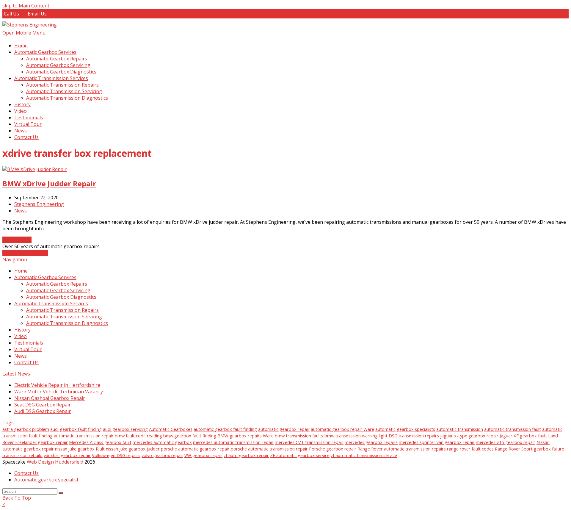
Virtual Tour (28, 349)
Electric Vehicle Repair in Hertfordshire (57, 385)
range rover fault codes (470, 449)
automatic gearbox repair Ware (342, 429)
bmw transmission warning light (356, 436)
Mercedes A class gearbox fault (100, 442)
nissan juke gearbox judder (133, 449)
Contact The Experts (25, 253)
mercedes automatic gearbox (162, 442)
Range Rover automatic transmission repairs (401, 449)
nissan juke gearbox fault (80, 449)
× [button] (3, 504)
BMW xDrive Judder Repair (49, 183)
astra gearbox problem (25, 429)
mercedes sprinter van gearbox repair (437, 442)
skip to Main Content (25, 5)
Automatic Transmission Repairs (62, 310)
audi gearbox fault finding (76, 429)
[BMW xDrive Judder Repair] (34, 169)
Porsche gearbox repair (332, 449)
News (20, 210)
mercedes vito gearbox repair (505, 442)
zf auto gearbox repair (246, 455)
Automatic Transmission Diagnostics (67, 323)
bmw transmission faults (299, 436)
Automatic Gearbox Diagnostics (61, 297)
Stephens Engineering (39, 204)
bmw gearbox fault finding (189, 436)
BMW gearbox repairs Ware (245, 436)
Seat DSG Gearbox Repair (42, 404)
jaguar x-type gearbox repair (469, 436)
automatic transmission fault (512, 429)
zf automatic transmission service (364, 455)
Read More (17, 240)
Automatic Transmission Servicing (64, 316)
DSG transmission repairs (414, 436)
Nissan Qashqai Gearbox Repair (49, 398)
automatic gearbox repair (284, 429)
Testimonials (28, 343)
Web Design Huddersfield (55, 462)
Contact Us (26, 362)
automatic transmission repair (84, 436)
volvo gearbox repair (162, 455)
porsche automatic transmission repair (269, 449)
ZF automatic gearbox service (300, 455)
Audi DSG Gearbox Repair (42, 411)
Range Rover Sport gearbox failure (529, 449)
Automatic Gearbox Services (45, 277)
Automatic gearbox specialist (46, 479)
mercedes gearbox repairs (371, 442)
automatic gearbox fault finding (225, 429)
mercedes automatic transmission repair (233, 442)
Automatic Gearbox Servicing (58, 290)
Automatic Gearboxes (170, 429)
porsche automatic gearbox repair (195, 449)
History (22, 329)
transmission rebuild (22, 455)
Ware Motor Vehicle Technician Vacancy (58, 391)
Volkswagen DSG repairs (116, 455)
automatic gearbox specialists (405, 429)
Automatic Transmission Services (51, 303)
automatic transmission (459, 429)
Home (21, 270)
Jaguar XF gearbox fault (523, 436)
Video (20, 336)
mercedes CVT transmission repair (309, 442)
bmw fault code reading (138, 436)
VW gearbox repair (203, 455)
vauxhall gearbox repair (67, 455)
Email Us (37, 13)
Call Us (11, 13)
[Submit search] (61, 493)
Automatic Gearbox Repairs (56, 284)
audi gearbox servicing (125, 429)
